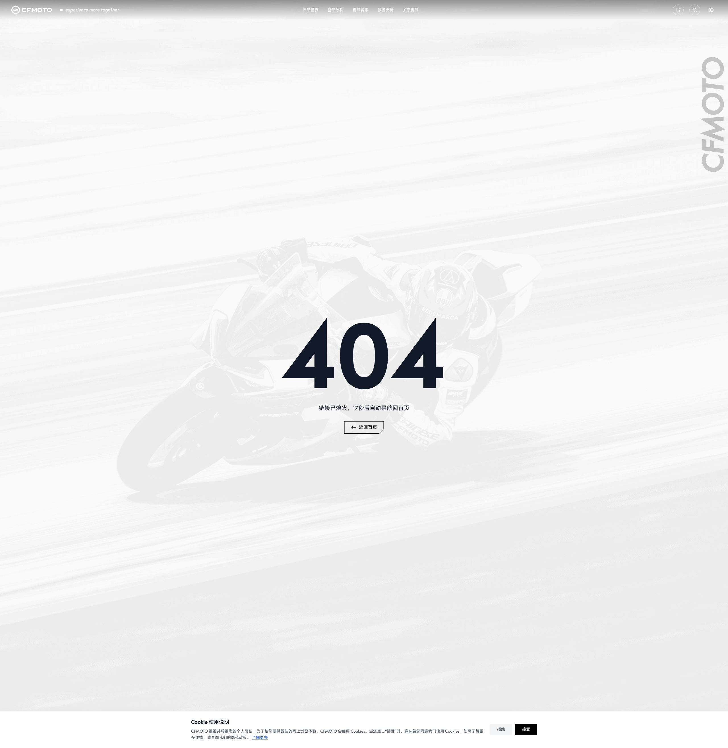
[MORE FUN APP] (678, 10)
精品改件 (336, 10)
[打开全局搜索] (694, 10)
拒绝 (501, 729)
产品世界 (310, 10)
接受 (526, 729)
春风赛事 (361, 10)
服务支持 (386, 10)
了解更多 (260, 737)
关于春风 (411, 10)
